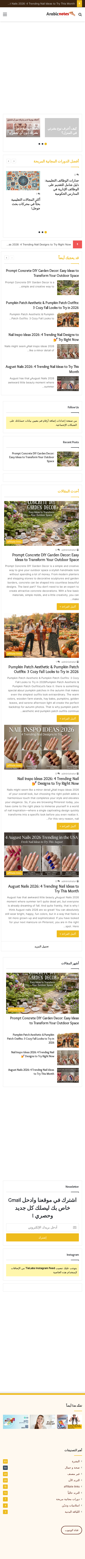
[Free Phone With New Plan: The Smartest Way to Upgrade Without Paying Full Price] (69, 1422)
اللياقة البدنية (72, 1511)
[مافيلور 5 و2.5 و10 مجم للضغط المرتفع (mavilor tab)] (15, 1422)
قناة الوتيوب (71, 1530)
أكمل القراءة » (68, 606)
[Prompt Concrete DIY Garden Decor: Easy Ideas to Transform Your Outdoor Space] (68, 287)
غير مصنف (73, 1473)
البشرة (76, 1461)
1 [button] (45, 144)
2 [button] (42, 144)
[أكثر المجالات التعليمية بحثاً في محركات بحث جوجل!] (23, 180)
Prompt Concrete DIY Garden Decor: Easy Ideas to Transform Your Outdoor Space (31, 457)
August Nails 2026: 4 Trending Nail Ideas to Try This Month (38, 3)
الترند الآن (74, 1480)
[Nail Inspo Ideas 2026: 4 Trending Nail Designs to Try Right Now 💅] (68, 351)
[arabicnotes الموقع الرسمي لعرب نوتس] (59, 14)
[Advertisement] (42, 67)
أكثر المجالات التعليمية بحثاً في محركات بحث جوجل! (25, 204)
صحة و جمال (72, 1467)
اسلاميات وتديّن (71, 1505)
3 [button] (39, 144)
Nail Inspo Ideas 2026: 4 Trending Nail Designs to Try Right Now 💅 (48, 781)
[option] (62, 127)
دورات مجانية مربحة (68, 1499)
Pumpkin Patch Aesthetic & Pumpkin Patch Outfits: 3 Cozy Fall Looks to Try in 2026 (43, 669)
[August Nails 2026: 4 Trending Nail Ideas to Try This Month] (68, 383)
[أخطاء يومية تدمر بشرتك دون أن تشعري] (23, 127)
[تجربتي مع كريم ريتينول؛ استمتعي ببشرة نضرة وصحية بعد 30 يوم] (42, 1422)
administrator (68, 549)
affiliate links (72, 1486)
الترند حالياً (74, 1492)
